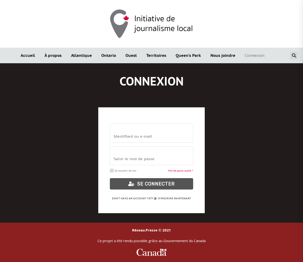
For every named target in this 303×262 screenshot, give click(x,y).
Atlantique (81, 55)
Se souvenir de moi (125, 170)
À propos (53, 55)
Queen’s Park (188, 55)
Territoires (156, 55)
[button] (294, 55)
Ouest (131, 55)
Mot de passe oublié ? (180, 170)
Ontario (108, 55)
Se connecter (154, 184)
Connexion (254, 55)
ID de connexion (125, 129)
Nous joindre (222, 55)
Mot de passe (123, 151)
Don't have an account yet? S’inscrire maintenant (151, 198)
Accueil (28, 55)
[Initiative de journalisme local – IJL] (151, 23)
